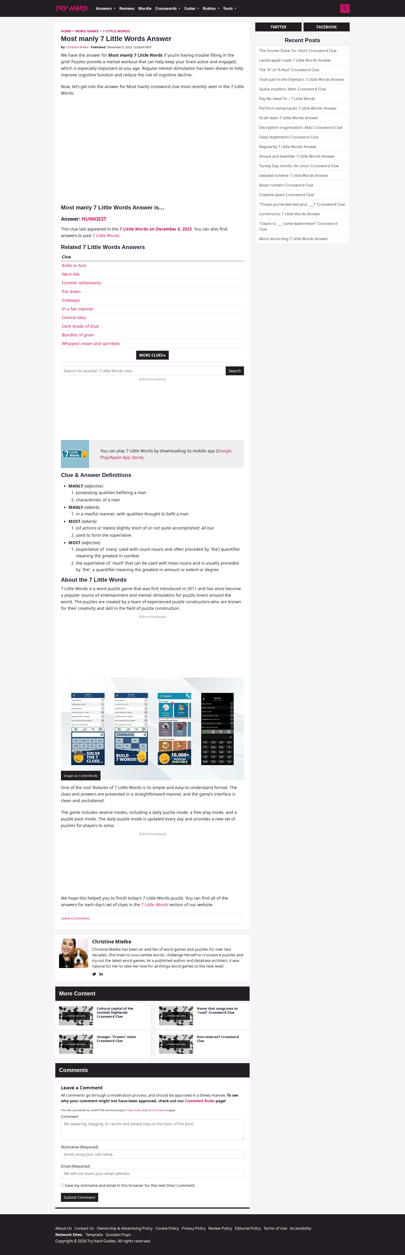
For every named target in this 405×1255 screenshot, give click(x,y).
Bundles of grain (78, 335)
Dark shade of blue (80, 326)
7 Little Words (116, 31)
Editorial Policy (248, 1228)
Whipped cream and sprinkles (91, 343)
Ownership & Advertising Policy (125, 1228)
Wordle (144, 8)
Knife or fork (74, 265)
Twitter (278, 27)
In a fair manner (78, 309)
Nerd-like (71, 274)
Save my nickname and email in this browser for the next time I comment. (130, 1185)
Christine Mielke (77, 47)
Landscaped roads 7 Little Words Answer (295, 60)
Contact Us (84, 1228)
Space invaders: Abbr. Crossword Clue (292, 89)
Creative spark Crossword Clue (286, 194)
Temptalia (94, 1234)
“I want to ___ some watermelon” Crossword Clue (298, 226)
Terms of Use (275, 1228)
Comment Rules (200, 1100)
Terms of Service (158, 1110)
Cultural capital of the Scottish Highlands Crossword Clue (115, 1012)
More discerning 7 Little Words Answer (293, 238)
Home (66, 31)
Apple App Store (126, 457)
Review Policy (220, 1228)
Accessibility (300, 1228)
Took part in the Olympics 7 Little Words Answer (301, 79)
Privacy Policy (133, 1110)
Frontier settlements (81, 283)
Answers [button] (104, 8)
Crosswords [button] (166, 8)
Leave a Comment (75, 918)
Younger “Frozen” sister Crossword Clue (116, 1039)
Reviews (127, 8)
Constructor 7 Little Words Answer (289, 213)
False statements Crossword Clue (288, 137)
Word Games (87, 31)
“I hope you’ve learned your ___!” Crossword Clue (302, 204)
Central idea (74, 317)
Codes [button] (190, 8)
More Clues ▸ (152, 355)
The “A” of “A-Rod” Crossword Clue (289, 69)
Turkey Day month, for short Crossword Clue (299, 165)
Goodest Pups (118, 1234)
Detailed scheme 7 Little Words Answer (293, 175)
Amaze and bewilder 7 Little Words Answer (297, 156)
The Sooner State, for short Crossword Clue (298, 50)
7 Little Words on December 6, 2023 (156, 229)
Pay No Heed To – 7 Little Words (287, 98)
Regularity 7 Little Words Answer (288, 146)
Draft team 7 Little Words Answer (288, 117)
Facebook (326, 27)
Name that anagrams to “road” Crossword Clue (217, 1010)
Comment (70, 1116)
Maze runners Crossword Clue (286, 185)
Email (75, 1166)
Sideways (71, 300)
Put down (71, 291)
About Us (63, 1228)
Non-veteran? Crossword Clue (218, 1039)
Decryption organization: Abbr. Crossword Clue (300, 127)
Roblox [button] (210, 8)
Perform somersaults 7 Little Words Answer (298, 108)
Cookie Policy (167, 1228)
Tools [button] (228, 8)
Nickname (79, 1147)
